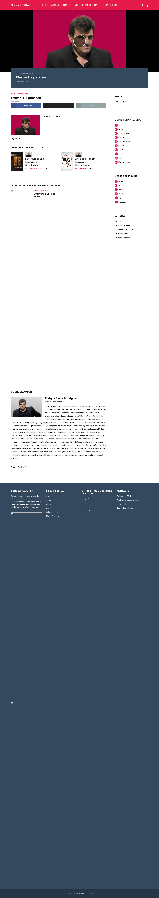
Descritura (86, 503)
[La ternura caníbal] (17, 161)
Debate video (28, 73)
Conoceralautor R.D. (89, 511)
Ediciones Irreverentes (123, 237)
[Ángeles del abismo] (67, 161)
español (19, 73)
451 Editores (120, 221)
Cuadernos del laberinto (124, 229)
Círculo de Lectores (122, 225)
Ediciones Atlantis (122, 233)
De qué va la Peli (88, 507)
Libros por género (121, 102)
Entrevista (45, 191)
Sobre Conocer (89, 5)
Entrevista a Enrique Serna (44, 195)
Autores (55, 5)
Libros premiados (121, 106)
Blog (75, 5)
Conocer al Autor (86, 893)
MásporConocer (109, 5)
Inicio (45, 5)
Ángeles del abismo (86, 159)
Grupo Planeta (81, 168)
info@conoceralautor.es (131, 500)
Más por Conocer (88, 499)
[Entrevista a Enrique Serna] (21, 283)
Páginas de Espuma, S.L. (35, 168)
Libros (66, 5)
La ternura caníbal (35, 159)
